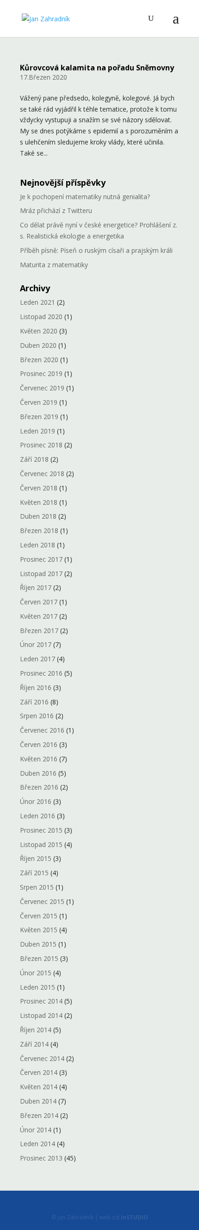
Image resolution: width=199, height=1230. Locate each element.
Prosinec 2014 (41, 1001)
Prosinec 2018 (41, 444)
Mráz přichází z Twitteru (56, 210)
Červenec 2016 (42, 730)
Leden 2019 (37, 431)
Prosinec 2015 (41, 830)
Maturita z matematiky (54, 264)
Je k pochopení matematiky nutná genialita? (85, 196)
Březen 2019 (39, 416)
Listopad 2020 (41, 316)
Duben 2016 (38, 773)
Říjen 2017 (35, 587)
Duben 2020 (38, 345)
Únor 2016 (35, 801)
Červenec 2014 (42, 1058)
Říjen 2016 (35, 687)
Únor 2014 (35, 1129)
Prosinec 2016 (41, 673)
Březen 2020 (39, 359)
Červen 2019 (38, 402)
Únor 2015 (35, 972)
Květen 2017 (38, 616)
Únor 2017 (35, 644)
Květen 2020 (38, 330)
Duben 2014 (38, 1101)
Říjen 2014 (35, 1029)
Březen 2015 (39, 958)
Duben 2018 (38, 516)
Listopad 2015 (41, 844)
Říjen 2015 (35, 858)
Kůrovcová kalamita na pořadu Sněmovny (97, 68)
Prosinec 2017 (41, 559)
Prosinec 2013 (41, 1158)
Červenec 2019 (42, 387)
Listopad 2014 (41, 1015)
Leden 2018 (37, 544)
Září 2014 (34, 1044)
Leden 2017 (37, 658)
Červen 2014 (38, 1072)
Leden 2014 (37, 1143)
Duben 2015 (38, 944)
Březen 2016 (39, 787)
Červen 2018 (38, 487)
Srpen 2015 (37, 887)
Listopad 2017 (41, 573)
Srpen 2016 (37, 715)
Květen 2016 (38, 758)
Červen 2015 (38, 915)
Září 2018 (34, 459)
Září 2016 (34, 701)
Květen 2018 (38, 502)
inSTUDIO (134, 1217)
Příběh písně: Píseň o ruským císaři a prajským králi (96, 250)
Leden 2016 (37, 815)
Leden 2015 (37, 987)
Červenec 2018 (42, 473)
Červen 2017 (38, 601)
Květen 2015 (38, 929)
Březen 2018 (39, 530)
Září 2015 (34, 872)
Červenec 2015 (42, 901)
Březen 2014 (39, 1115)
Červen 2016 (38, 744)
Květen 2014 (38, 1086)
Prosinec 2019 (41, 373)
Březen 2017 (39, 630)
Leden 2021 (37, 302)
